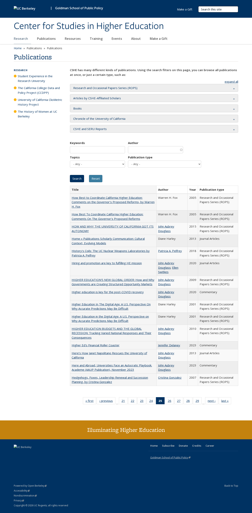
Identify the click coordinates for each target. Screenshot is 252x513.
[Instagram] (40, 453)
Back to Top (231, 485)
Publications (47, 38)
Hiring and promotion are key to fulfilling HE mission (107, 263)
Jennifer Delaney (169, 345)
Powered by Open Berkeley (30, 485)
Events (117, 38)
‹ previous (107, 401)
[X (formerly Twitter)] (17, 453)
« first (90, 401)
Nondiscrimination (25, 495)
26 (171, 401)
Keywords (77, 143)
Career (210, 445)
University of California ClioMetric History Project (40, 102)
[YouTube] (32, 453)
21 (124, 401)
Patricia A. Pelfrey (170, 251)
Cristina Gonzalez (170, 377)
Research (21, 38)
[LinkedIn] (25, 453)
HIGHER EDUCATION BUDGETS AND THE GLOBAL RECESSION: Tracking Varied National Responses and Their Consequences (111, 333)
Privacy (19, 500)
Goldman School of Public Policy (79, 8)
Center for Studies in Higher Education (89, 26)
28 (189, 401)
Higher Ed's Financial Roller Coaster (96, 345)
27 (180, 401)
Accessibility (22, 490)
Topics (75, 157)
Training (96, 38)
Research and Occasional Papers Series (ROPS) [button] (105, 88)
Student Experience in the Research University (35, 78)
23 (143, 401)
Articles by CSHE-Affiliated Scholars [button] (97, 98)
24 (152, 401)
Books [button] (77, 108)
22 (134, 401)
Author (133, 143)
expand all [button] (231, 82)
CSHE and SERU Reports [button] (90, 129)
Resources (73, 38)
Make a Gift (159, 38)
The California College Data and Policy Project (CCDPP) (39, 90)
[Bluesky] (48, 453)
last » (226, 401)
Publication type (140, 157)
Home (18, 48)
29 (198, 401)
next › (213, 401)
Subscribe (168, 445)
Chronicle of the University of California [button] (99, 119)
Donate (183, 445)
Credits (196, 445)
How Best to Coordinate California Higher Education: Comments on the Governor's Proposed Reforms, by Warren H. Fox (113, 202)
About (136, 38)
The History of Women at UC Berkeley (37, 114)
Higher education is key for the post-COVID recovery (108, 292)
